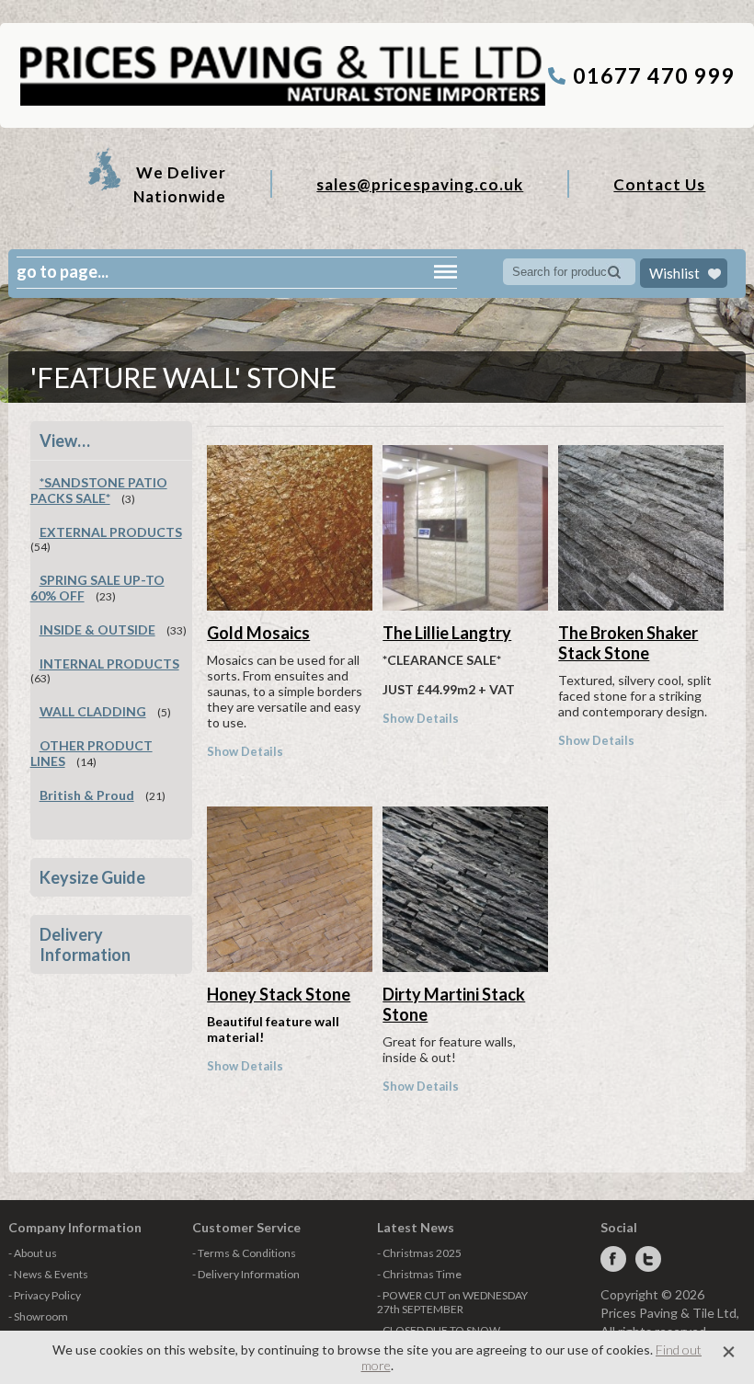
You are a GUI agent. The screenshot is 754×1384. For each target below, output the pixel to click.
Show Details (245, 751)
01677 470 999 (654, 75)
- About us (32, 1253)
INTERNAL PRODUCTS (109, 663)
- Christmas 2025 (419, 1253)
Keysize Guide (92, 877)
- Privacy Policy (44, 1295)
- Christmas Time (419, 1274)
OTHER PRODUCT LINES (91, 753)
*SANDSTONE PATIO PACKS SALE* (98, 490)
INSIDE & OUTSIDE (97, 629)
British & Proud (87, 795)
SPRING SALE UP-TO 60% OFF (97, 587)
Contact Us (659, 184)
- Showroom (38, 1316)
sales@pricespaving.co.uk (419, 184)
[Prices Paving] (281, 102)
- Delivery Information (246, 1274)
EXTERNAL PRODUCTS (111, 532)
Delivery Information (85, 944)
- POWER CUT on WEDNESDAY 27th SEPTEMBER (452, 1302)
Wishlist (674, 273)
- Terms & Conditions (244, 1253)
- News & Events (48, 1274)
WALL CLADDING (93, 711)
